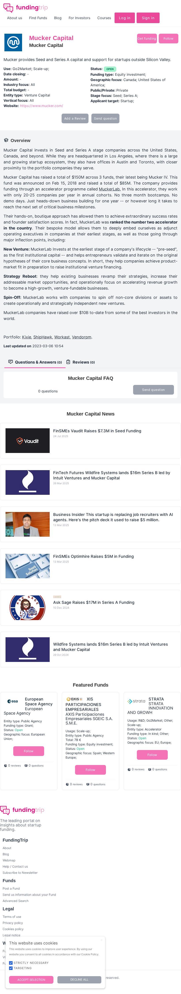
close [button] (101, 940)
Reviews (84, 362)
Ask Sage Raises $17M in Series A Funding (93, 602)
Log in (124, 18)
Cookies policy (13, 929)
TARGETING (23, 968)
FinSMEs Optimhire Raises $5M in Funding (93, 556)
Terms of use (12, 916)
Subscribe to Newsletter (20, 872)
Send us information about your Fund (29, 894)
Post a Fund (11, 888)
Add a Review (75, 118)
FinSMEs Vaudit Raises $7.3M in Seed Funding (97, 431)
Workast (62, 337)
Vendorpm (81, 337)
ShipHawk (42, 337)
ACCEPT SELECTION (31, 979)
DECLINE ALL (79, 979)
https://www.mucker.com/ (41, 105)
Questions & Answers (38, 362)
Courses (104, 18)
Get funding (147, 38)
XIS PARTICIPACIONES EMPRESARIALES (83, 704)
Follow (168, 38)
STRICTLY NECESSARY (31, 962)
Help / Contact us (15, 866)
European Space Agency (39, 701)
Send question (105, 118)
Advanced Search (15, 901)
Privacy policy (13, 923)
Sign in (148, 18)
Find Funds (38, 18)
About (7, 848)
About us (14, 18)
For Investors (79, 18)
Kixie (26, 337)
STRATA (156, 699)
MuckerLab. (110, 189)
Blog (58, 18)
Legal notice (11, 935)
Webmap (9, 860)
